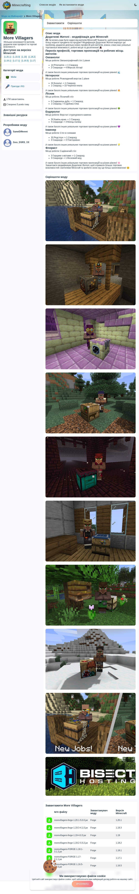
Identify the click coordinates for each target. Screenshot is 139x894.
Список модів (47, 4)
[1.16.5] (25, 60)
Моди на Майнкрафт (12, 16)
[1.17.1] (16, 60)
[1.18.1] (7, 60)
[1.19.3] (16, 57)
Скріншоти (74, 23)
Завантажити (55, 23)
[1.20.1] (7, 57)
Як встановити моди (71, 4)
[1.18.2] (31, 57)
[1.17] (32, 60)
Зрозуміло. (82, 884)
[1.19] (24, 57)
